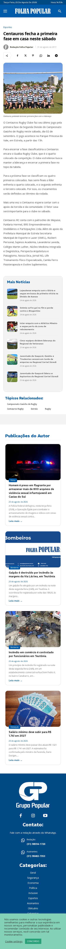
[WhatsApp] (40, 55)
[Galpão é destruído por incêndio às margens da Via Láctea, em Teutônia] (33, 549)
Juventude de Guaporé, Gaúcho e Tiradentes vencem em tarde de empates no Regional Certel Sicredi (38, 359)
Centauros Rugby (15, 408)
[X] (25, 55)
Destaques (14, 727)
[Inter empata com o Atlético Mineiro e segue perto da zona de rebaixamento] (12, 326)
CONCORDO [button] (33, 941)
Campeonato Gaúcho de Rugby (22, 404)
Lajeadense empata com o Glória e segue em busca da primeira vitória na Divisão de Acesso (39, 293)
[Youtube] (45, 815)
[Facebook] (17, 55)
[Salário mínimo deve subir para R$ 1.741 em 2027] (33, 709)
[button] (60, 11)
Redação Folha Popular (21, 47)
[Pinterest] (33, 55)
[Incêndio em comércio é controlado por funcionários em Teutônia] (33, 629)
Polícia (12, 480)
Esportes (7, 27)
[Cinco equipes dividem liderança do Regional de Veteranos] (12, 344)
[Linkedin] (48, 55)
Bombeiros (14, 567)
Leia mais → (15, 521)
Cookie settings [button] (14, 941)
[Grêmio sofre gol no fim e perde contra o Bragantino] (12, 311)
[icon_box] (33, 842)
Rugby (48, 408)
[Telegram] (56, 55)
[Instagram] (33, 815)
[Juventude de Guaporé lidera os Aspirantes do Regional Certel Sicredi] (12, 377)
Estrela (34, 408)
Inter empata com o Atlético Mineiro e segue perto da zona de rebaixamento (38, 326)
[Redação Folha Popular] (6, 47)
